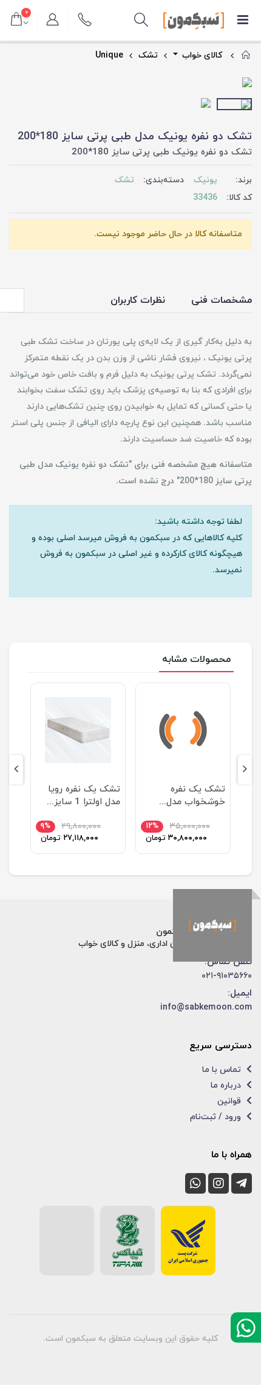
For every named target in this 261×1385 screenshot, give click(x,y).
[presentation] (18, 84)
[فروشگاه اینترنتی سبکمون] (212, 925)
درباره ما (227, 1085)
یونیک (205, 180)
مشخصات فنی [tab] (221, 300)
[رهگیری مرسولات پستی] (188, 1241)
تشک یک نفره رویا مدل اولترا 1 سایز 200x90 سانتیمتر (84, 795)
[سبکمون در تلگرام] (241, 1183)
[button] (141, 20)
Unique (109, 55)
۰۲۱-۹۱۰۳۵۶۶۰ (227, 976)
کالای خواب (201, 55)
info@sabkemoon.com (206, 1007)
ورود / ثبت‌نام (216, 1117)
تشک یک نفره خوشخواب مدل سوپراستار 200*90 (188, 795)
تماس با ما (222, 1070)
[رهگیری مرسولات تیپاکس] (127, 1241)
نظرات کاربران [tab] (137, 300)
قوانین (230, 1101)
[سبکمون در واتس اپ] (195, 1183)
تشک (148, 55)
